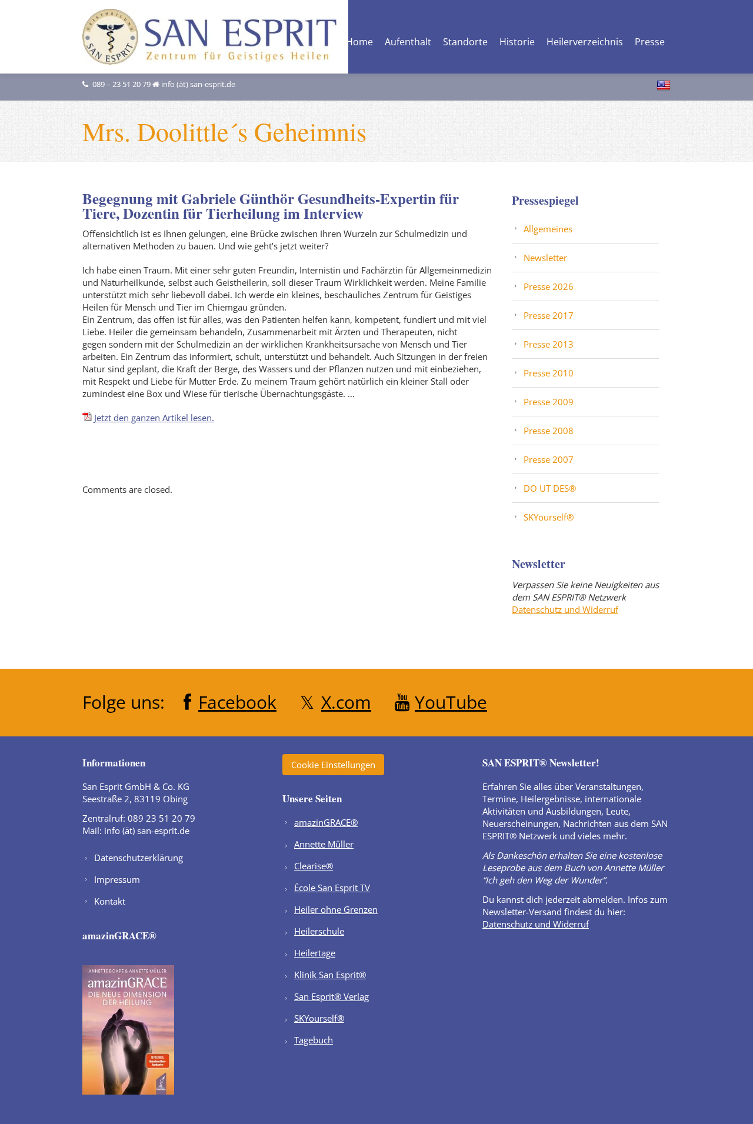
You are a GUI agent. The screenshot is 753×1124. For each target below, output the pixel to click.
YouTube (451, 702)
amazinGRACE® (326, 822)
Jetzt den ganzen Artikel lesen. (153, 417)
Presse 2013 (549, 344)
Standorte (465, 42)
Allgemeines (548, 229)
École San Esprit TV (332, 887)
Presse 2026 (549, 286)
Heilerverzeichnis (585, 42)
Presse (650, 42)
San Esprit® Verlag (331, 996)
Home (359, 42)
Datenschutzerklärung (138, 857)
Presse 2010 (549, 373)
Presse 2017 (549, 315)
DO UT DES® (550, 488)
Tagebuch (313, 1040)
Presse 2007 (549, 459)
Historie (517, 42)
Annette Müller (324, 844)
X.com (346, 702)
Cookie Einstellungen (333, 765)
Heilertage (314, 953)
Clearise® (313, 866)
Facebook (237, 702)
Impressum (117, 879)
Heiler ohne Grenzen (336, 909)
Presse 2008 (549, 430)
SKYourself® (549, 517)
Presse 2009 (549, 402)
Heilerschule (319, 931)
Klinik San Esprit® (330, 974)
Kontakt (109, 901)
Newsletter (545, 258)
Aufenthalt (408, 42)
